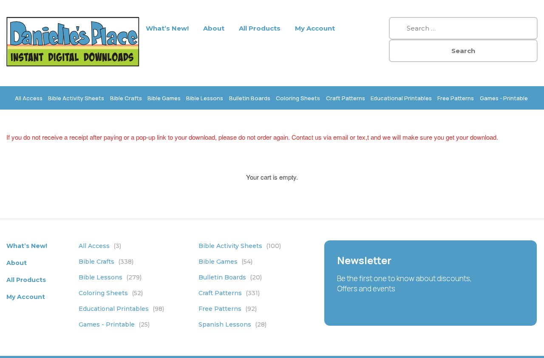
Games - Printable (504, 98)
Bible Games (164, 98)
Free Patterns (455, 98)
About (213, 28)
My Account (315, 28)
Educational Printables (401, 98)
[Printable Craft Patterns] (72, 63)
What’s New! (167, 28)
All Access (28, 98)
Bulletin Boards (249, 98)
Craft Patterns (345, 98)
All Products (259, 28)
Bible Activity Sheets (76, 98)
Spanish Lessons (232, 324)
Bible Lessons (204, 98)
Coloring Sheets (298, 98)
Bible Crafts (126, 98)
